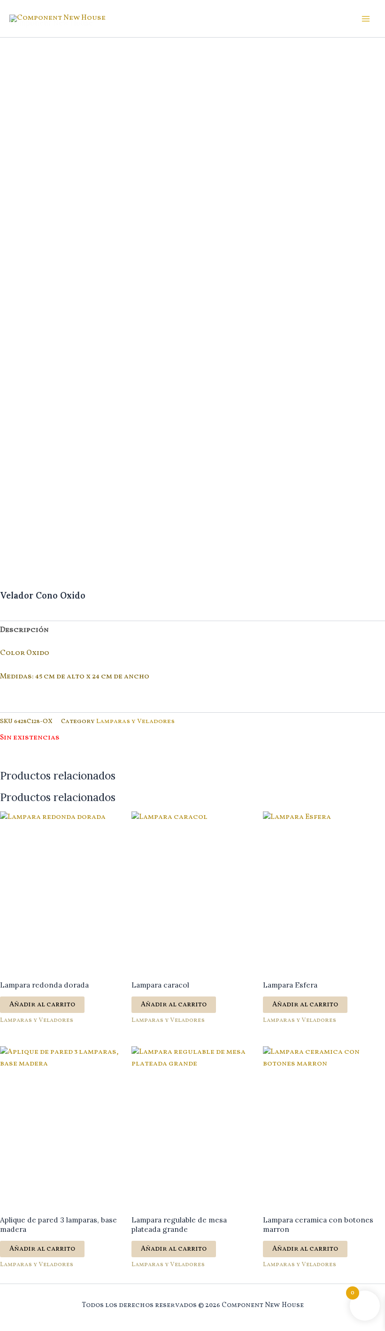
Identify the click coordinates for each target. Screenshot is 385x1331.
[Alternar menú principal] (366, 19)
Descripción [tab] (24, 630)
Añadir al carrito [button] (42, 1004)
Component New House (51, 22)
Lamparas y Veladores (135, 721)
